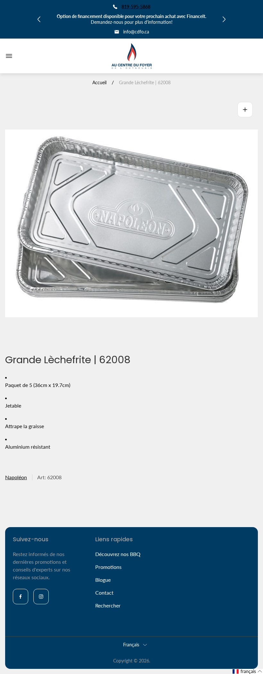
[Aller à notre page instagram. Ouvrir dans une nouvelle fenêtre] (41, 596)
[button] (247, 671)
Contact (104, 592)
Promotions (108, 567)
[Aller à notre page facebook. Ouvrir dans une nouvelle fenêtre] (20, 596)
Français (131, 644)
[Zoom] (245, 109)
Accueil (99, 82)
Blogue (103, 580)
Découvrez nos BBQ (117, 554)
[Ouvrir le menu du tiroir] (9, 56)
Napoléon (16, 477)
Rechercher (108, 605)
